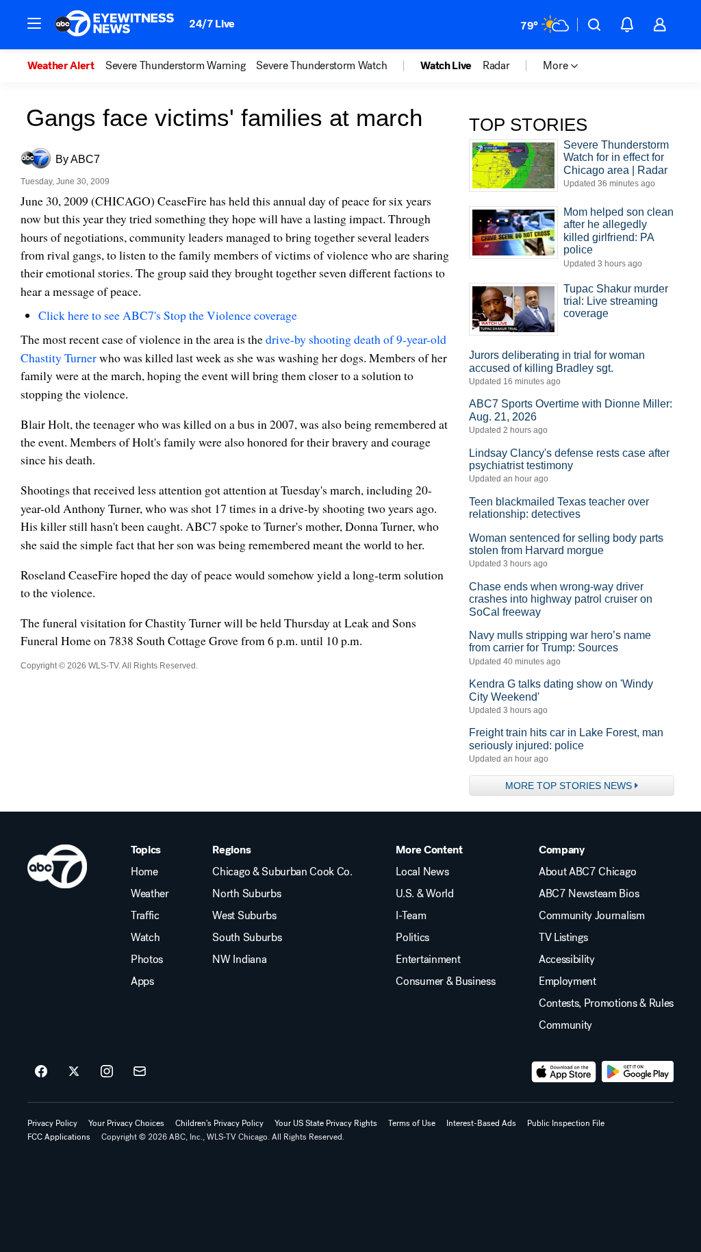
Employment (567, 981)
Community (565, 1025)
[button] (34, 23)
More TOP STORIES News (568, 785)
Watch (145, 937)
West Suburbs (244, 915)
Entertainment (428, 959)
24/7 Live (212, 23)
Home (144, 871)
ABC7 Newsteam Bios (589, 893)
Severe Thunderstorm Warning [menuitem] (175, 66)
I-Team (411, 915)
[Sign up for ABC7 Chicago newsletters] (139, 1072)
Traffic (145, 915)
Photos (147, 959)
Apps (142, 981)
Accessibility (567, 959)
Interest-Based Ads (481, 1123)
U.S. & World (424, 893)
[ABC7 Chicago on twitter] (74, 1072)
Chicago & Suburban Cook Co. (282, 871)
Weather (150, 893)
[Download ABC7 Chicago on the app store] (564, 1072)
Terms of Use (411, 1123)
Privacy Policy (52, 1123)
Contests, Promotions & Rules (606, 1003)
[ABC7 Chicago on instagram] (106, 1072)
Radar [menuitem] (496, 66)
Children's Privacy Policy (219, 1123)
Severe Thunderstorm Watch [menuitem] (321, 66)
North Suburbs (246, 893)
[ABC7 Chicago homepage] (114, 25)
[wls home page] (57, 866)
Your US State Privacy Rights (326, 1123)
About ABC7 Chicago (587, 871)
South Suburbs (246, 937)
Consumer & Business (445, 981)
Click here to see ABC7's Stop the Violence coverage (167, 315)
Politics (412, 937)
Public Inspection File (565, 1123)
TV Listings (563, 937)
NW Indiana (239, 959)
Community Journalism (592, 915)
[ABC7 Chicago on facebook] (41, 1072)
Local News (422, 871)
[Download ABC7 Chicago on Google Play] (638, 1072)
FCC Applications (58, 1137)
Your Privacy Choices (126, 1123)
